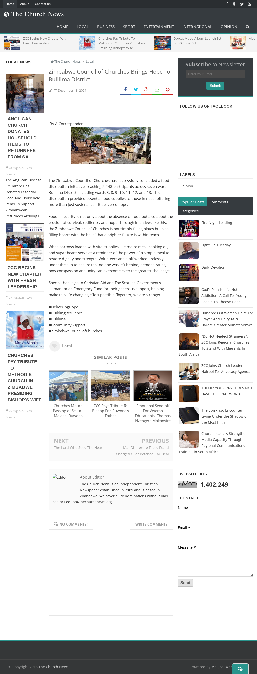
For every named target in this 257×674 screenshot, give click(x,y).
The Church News (54, 666)
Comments (218, 201)
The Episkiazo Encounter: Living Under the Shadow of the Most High (224, 416)
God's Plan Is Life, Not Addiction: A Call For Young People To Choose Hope (224, 295)
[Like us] (227, 4)
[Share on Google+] (146, 90)
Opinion (186, 186)
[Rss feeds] (249, 4)
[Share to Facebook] (125, 90)
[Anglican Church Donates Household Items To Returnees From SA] (25, 111)
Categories (189, 210)
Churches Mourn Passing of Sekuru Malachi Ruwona (68, 410)
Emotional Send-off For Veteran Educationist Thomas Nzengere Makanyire (153, 413)
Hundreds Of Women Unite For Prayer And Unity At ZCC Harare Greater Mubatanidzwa (227, 319)
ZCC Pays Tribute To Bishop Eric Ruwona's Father (110, 410)
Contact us (43, 4)
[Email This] (157, 90)
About (24, 4)
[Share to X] (136, 90)
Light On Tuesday (216, 245)
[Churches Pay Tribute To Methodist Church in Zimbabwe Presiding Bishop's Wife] (25, 347)
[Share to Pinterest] (167, 90)
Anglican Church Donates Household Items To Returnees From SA (22, 137)
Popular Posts (192, 201)
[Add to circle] (234, 4)
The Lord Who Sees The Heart (79, 447)
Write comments (151, 524)
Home (10, 4)
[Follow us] (242, 4)
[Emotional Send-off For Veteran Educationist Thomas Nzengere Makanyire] (153, 399)
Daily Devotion (213, 267)
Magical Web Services (229, 666)
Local (67, 345)
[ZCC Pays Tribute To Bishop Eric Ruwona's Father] (110, 399)
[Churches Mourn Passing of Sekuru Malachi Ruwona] (68, 399)
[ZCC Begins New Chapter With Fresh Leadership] (25, 260)
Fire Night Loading (216, 222)
